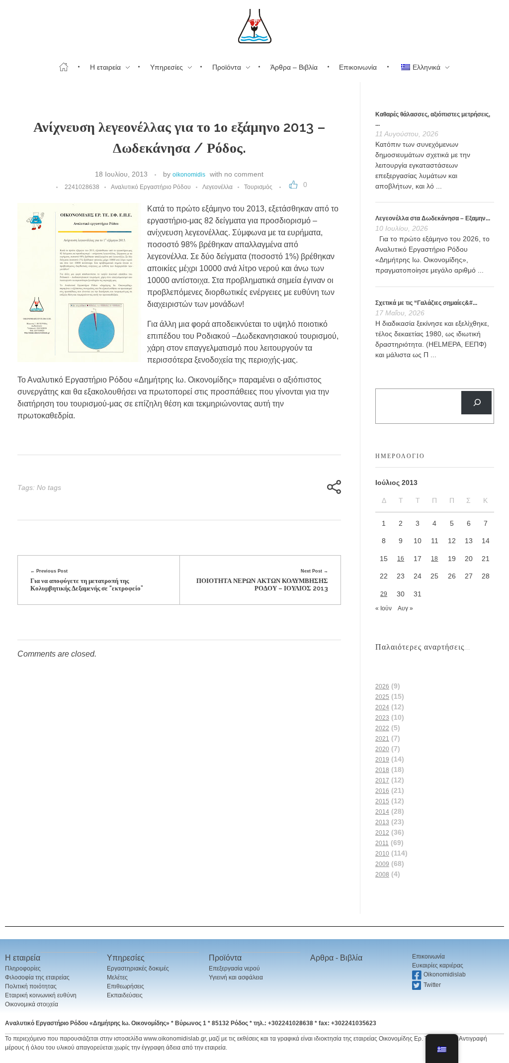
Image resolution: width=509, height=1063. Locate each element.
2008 (382, 874)
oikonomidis (188, 174)
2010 (382, 853)
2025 (382, 696)
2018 (382, 770)
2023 (382, 717)
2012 (382, 832)
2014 (382, 811)
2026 (382, 686)
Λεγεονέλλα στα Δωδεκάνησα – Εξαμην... (432, 218)
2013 (382, 822)
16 (400, 558)
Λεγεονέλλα (217, 187)
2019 (382, 759)
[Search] (476, 402)
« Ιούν (383, 608)
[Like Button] (293, 185)
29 (383, 593)
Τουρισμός (258, 187)
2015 (382, 801)
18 (434, 558)
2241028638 (82, 187)
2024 (382, 707)
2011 (382, 843)
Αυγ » (405, 608)
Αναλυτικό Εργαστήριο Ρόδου (151, 187)
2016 (382, 790)
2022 (382, 728)
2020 (382, 749)
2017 (382, 780)
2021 (382, 738)
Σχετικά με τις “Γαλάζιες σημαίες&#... (426, 302)
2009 (382, 864)
